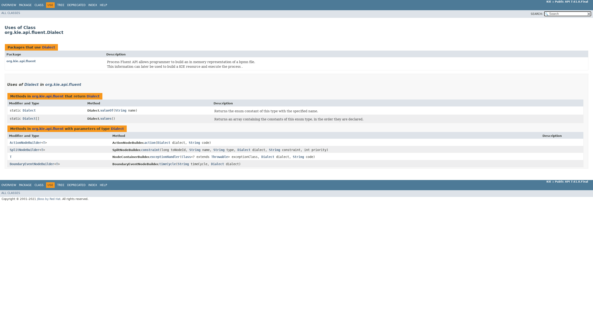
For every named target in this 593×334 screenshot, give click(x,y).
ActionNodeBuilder (25, 143)
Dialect (48, 47)
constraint (150, 150)
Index (92, 5)
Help (103, 5)
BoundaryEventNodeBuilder (32, 164)
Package (25, 5)
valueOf (106, 110)
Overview (8, 5)
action (149, 143)
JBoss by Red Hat (48, 199)
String (120, 110)
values (105, 118)
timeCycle (167, 164)
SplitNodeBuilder (24, 150)
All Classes (10, 13)
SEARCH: (537, 14)
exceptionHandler (165, 157)
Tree (60, 5)
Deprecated (76, 5)
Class (39, 5)
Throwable (219, 157)
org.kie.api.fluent (21, 61)
